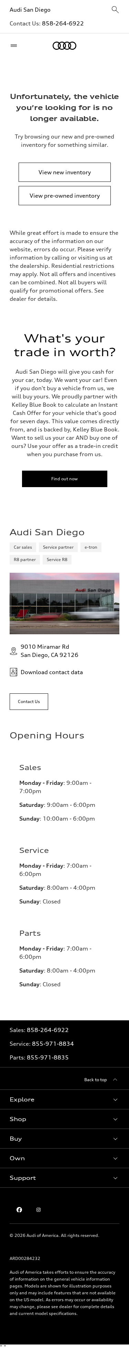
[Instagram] (38, 1209)
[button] (64, 1099)
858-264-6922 (63, 23)
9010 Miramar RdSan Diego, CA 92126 (49, 650)
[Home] (64, 46)
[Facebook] (19, 1209)
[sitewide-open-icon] (115, 10)
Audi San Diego (30, 9)
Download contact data (52, 672)
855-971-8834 (53, 1043)
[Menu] (15, 46)
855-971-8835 (48, 1057)
